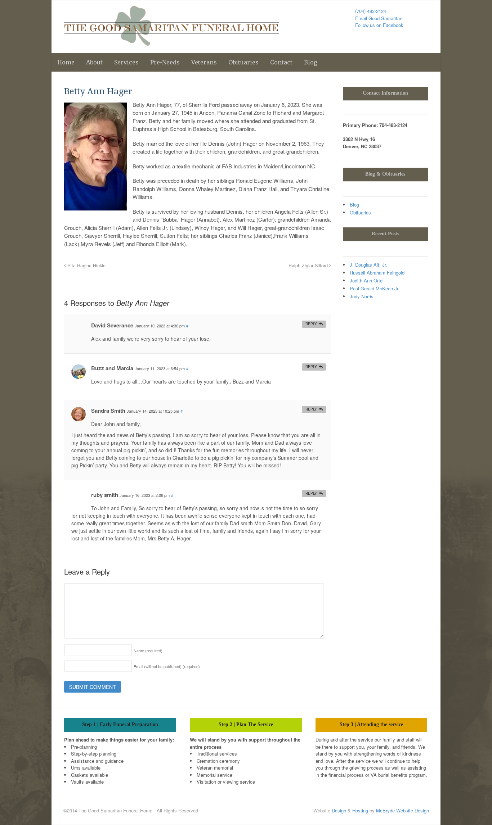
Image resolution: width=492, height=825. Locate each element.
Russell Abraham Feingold (377, 272)
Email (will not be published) (167, 666)
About (94, 62)
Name (148, 650)
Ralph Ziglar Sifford (309, 265)
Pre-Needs (165, 62)
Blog (310, 62)
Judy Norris (362, 296)
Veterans (204, 62)
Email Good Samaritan (378, 18)
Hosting (360, 810)
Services (126, 62)
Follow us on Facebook (379, 25)
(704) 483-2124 (370, 11)
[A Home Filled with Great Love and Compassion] (171, 42)
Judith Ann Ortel (367, 280)
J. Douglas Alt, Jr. (368, 264)
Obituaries (243, 62)
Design (339, 810)
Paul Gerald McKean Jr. (374, 288)
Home (66, 62)
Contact (281, 62)
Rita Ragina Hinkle (86, 265)
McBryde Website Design (402, 810)
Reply (311, 323)
